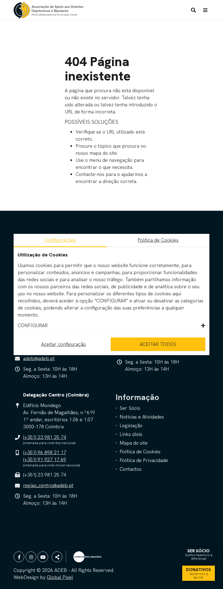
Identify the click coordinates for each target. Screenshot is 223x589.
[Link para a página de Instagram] (31, 556)
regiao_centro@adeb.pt (48, 485)
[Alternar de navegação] (205, 10)
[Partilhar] (57, 556)
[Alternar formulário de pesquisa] (193, 10)
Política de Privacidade (144, 460)
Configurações (60, 240)
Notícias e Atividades (142, 417)
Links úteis (131, 434)
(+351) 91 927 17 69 (44, 459)
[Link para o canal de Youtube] (43, 556)
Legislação (131, 425)
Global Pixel (60, 577)
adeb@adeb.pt (39, 358)
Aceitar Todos (158, 344)
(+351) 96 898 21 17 (44, 452)
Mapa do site (134, 443)
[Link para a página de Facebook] (19, 556)
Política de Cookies (140, 451)
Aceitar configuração (63, 344)
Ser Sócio (130, 408)
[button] (111, 325)
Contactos (130, 469)
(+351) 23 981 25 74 (44, 437)
